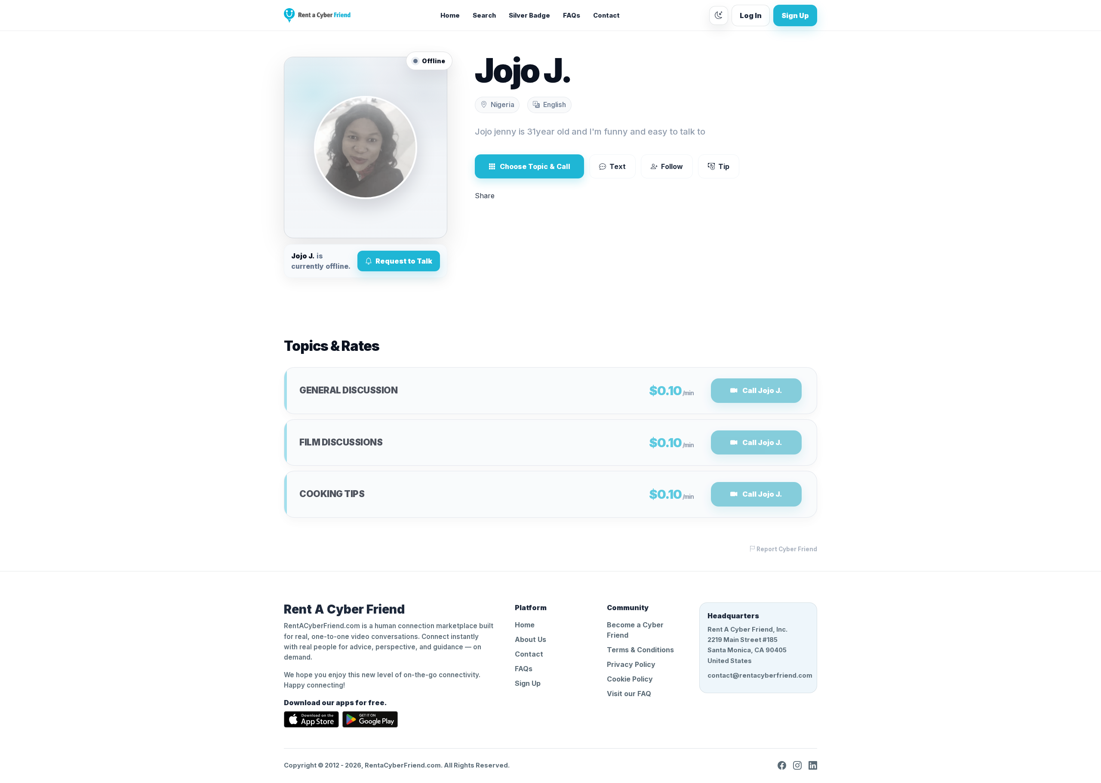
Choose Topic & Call (535, 166)
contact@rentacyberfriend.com (758, 675)
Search (484, 15)
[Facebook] (782, 765)
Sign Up (795, 15)
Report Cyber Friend (786, 549)
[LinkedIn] (813, 765)
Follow (672, 166)
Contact (606, 15)
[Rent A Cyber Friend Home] (317, 15)
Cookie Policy (630, 679)
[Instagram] (797, 765)
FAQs (571, 15)
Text (617, 166)
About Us (530, 639)
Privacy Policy (631, 664)
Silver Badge (529, 15)
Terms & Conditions (640, 649)
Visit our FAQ (629, 693)
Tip (723, 166)
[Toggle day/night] (718, 15)
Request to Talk (403, 261)
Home (450, 15)
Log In (751, 15)
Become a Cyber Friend (635, 629)
